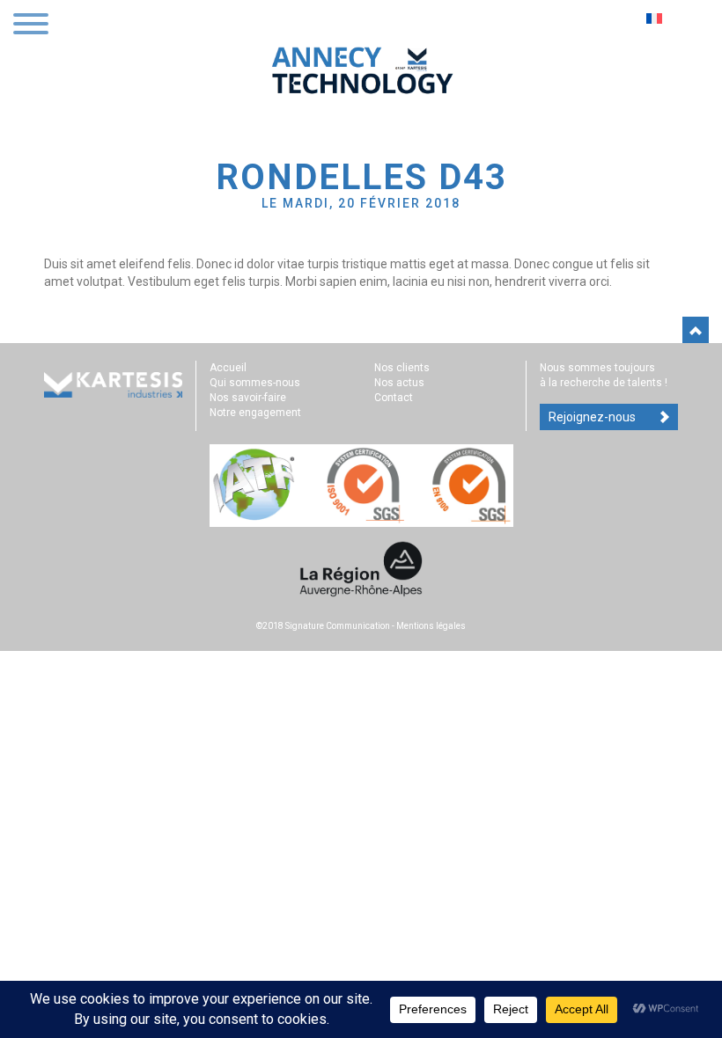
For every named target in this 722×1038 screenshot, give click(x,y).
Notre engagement (255, 412)
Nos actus (399, 382)
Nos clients (402, 368)
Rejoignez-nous (592, 417)
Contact (393, 397)
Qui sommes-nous (255, 382)
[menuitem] (656, 18)
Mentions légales (431, 626)
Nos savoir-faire (248, 397)
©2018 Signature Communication (323, 626)
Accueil (228, 368)
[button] (31, 26)
